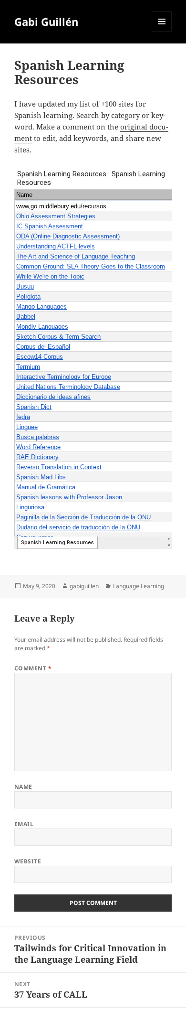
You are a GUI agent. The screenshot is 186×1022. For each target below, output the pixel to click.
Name (23, 787)
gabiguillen (84, 586)
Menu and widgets (162, 31)
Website (27, 861)
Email (23, 824)
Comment (33, 668)
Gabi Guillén (46, 21)
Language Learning (138, 586)
